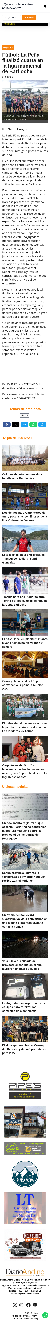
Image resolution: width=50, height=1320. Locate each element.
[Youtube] (35, 1305)
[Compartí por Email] (24, 424)
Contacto (34, 1313)
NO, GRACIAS (11, 17)
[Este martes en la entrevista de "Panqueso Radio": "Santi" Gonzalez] (25, 538)
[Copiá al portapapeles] (42, 424)
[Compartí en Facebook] (7, 424)
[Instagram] (21, 1305)
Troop (35, 1319)
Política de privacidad (21, 1316)
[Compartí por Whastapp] (33, 424)
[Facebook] (28, 1305)
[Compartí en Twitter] (15, 424)
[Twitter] (15, 1305)
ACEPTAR (29, 17)
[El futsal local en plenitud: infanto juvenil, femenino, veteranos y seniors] (25, 622)
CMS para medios (22, 1319)
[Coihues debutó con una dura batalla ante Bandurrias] (25, 458)
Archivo (35, 1316)
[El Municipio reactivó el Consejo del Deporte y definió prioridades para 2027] (25, 1029)
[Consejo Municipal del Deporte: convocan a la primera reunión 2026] (25, 664)
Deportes (8, 47)
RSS (27, 1313)
